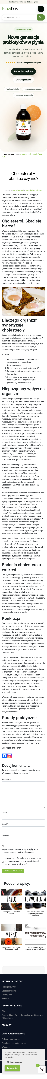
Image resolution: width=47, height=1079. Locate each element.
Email (5, 824)
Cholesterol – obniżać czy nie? (23, 176)
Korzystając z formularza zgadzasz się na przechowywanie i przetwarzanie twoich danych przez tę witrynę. (23, 861)
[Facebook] (4, 754)
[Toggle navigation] (41, 9)
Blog (4, 1011)
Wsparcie (6, 1047)
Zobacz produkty (23, 80)
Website (5, 836)
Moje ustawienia (14, 1062)
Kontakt (5, 999)
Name (5, 812)
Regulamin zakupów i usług (14, 1043)
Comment (6, 779)
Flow (10, 9)
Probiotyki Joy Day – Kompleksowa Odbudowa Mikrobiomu (22, 1016)
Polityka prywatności (11, 1039)
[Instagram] (9, 754)
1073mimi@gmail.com (33, 190)
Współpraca (7, 995)
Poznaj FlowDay (9, 987)
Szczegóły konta (9, 991)
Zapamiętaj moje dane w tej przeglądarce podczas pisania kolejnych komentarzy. (20, 851)
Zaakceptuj (12, 1068)
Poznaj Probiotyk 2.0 (23, 71)
